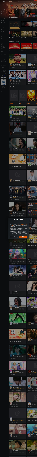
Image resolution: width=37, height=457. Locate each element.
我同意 (23, 236)
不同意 (14, 236)
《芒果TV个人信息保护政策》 (21, 224)
